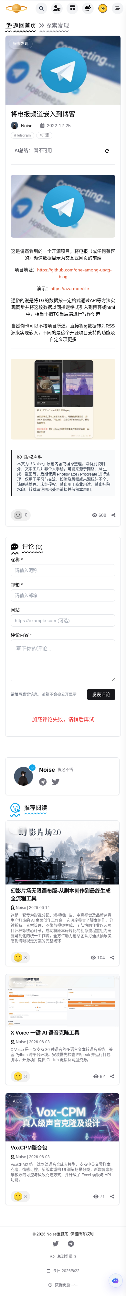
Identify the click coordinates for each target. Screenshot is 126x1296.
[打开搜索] (41, 8)
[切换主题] (88, 8)
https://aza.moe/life (69, 288)
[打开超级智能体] (116, 1280)
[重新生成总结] (106, 151)
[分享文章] (113, 515)
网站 (15, 609)
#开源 (44, 135)
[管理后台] (57, 8)
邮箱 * (17, 584)
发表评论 (101, 694)
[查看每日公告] (103, 8)
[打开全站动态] (72, 8)
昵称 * (17, 559)
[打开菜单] (117, 8)
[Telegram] (43, 782)
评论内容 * (21, 635)
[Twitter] (55, 782)
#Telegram (22, 135)
